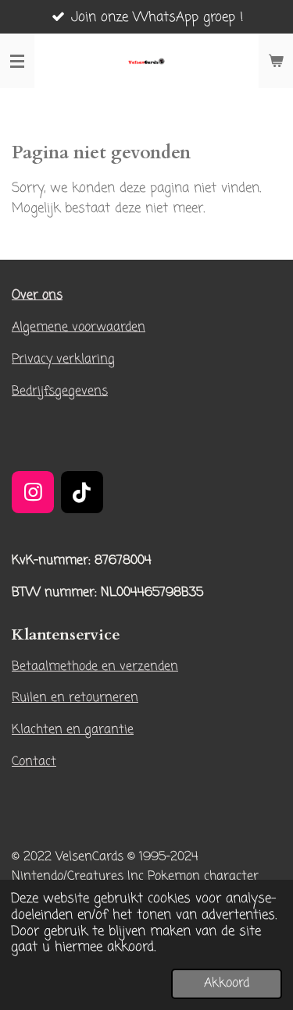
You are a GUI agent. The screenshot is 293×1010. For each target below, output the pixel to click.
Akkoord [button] (226, 983)
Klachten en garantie (73, 729)
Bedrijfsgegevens (60, 391)
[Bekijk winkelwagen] (276, 61)
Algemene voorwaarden (78, 327)
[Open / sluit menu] (17, 61)
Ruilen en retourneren (75, 697)
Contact (34, 761)
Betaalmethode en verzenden (95, 666)
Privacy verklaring (63, 359)
